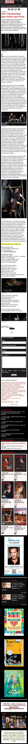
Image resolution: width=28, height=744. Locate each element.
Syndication (14, 710)
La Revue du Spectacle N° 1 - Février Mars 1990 (6, 501)
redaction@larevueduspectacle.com (14, 708)
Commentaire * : (6, 355)
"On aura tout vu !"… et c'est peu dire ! (11, 398)
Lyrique (19, 6)
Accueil (3, 6)
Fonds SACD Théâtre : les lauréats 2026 (12, 415)
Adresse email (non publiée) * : (9, 345)
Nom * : (4, 340)
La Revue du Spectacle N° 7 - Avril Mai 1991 (7, 528)
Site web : (4, 350)
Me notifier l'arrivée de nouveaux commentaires (14, 371)
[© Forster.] (14, 34)
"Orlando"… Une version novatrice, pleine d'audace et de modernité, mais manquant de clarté (12, 396)
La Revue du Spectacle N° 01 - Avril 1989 (7, 474)
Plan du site (5, 710)
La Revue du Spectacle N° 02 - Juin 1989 (20, 474)
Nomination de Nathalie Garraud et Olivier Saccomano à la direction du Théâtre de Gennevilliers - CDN (12, 434)
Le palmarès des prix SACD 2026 (10, 424)
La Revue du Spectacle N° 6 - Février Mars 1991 (19, 501)
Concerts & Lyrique (11, 6)
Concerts (12, 404)
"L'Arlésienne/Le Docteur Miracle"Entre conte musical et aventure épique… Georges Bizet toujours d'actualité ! (12, 388)
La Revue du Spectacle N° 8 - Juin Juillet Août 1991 (19, 528)
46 (16, 402)
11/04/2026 (4, 601)
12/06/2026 (4, 589)
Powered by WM (21, 710)
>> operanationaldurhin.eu (8, 251)
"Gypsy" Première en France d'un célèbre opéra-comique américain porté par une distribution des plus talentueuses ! (13, 392)
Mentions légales (14, 707)
